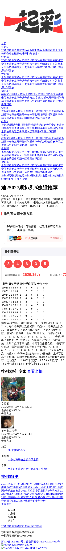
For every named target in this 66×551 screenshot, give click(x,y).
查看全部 (35, 371)
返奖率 (59, 63)
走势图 (49, 60)
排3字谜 (41, 131)
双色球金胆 (10, 53)
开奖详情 (29, 60)
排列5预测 (7, 138)
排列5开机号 (15, 179)
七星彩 (5, 148)
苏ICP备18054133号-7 (13, 541)
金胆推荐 (6, 63)
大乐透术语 (48, 84)
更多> (36, 53)
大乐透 (5, 74)
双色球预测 (7, 50)
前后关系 (24, 101)
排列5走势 (53, 175)
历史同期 (27, 67)
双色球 (5, 57)
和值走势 (23, 459)
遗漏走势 (17, 67)
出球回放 (9, 70)
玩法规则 (40, 60)
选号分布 (27, 63)
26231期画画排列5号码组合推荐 (19, 497)
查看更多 (6, 504)
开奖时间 (50, 63)
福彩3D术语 (56, 101)
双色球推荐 (46, 50)
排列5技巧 (18, 175)
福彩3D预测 (8, 94)
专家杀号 (17, 63)
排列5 (4, 46)
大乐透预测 (7, 77)
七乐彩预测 (7, 165)
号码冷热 (6, 67)
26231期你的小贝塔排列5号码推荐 (40, 490)
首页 (3, 43)
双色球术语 (48, 67)
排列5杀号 (20, 450)
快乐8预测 (7, 111)
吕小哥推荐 (14, 468)
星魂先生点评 (41, 468)
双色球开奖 (33, 50)
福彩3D (5, 90)
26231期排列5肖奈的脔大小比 (24, 487)
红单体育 (5, 1)
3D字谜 (36, 97)
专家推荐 (58, 60)
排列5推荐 (41, 175)
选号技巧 (19, 60)
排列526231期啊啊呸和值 (49, 494)
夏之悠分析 (27, 468)
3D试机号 (45, 97)
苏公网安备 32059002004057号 (43, 541)
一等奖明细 (38, 63)
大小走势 (13, 459)
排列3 (4, 121)
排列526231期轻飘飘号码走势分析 (26, 500)
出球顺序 (37, 172)
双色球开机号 (24, 53)
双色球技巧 (20, 50)
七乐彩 (5, 162)
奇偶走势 (33, 459)
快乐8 (4, 107)
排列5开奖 (30, 175)
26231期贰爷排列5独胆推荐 (17, 483)
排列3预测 (7, 124)
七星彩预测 (7, 151)
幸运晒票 (37, 67)
